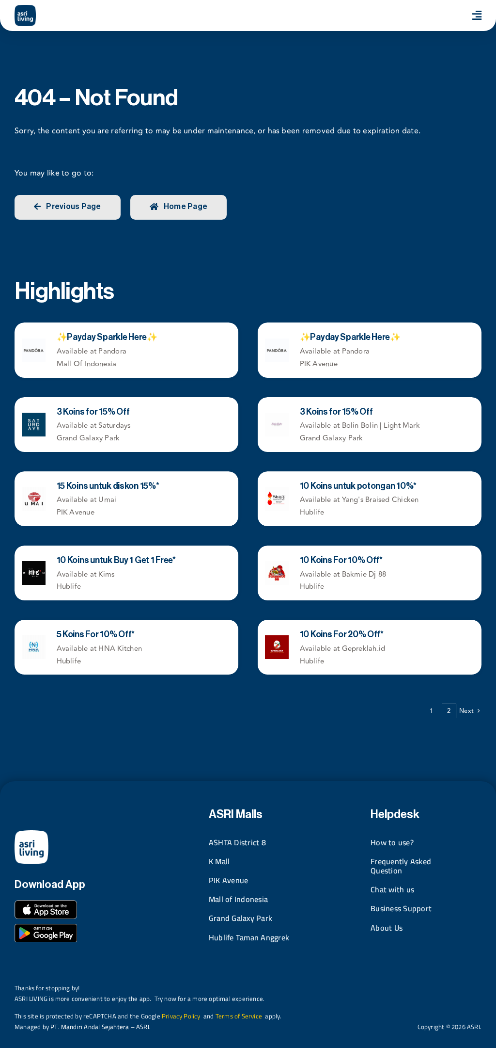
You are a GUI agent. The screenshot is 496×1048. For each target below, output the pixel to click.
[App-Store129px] (46, 904)
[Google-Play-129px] (46, 928)
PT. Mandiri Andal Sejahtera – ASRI (99, 1026)
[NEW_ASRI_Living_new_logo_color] (25, 9)
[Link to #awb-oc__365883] (476, 15)
